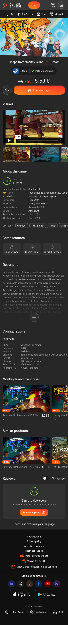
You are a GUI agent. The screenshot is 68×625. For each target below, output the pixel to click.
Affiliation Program (34, 546)
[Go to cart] (53, 5)
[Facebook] (38, 583)
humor (52, 225)
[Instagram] (29, 583)
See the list (34, 189)
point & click (37, 225)
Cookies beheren (34, 606)
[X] (20, 583)
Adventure (33, 210)
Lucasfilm (41, 203)
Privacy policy (34, 541)
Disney (31, 203)
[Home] (12, 5)
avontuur (21, 225)
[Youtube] (47, 583)
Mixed (31, 214)
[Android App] (46, 594)
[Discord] (11, 583)
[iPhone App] (21, 594)
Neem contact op (34, 550)
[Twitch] (56, 583)
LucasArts (33, 199)
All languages (58, 478)
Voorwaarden (34, 536)
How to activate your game (42, 196)
